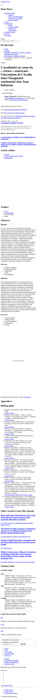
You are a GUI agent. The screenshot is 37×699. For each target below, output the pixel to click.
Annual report (12, 30)
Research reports (13, 20)
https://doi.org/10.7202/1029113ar (14, 113)
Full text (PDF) (9, 156)
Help (6, 650)
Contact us (8, 655)
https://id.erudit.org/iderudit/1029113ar (15, 109)
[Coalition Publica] (7, 685)
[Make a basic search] (19, 41)
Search (3, 39)
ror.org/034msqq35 (22, 100)
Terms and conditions (11, 693)
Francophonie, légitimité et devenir (15, 56)
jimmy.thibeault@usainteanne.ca (14, 98)
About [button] (7, 23)
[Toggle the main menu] (1, 5)
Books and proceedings (15, 18)
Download (27, 397)
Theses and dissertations (15, 16)
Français (7, 34)
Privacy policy (9, 690)
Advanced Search (10, 32)
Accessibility (8, 652)
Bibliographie (9, 158)
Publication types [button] (10, 13)
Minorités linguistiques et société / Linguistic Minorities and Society (18, 53)
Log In (7, 22)
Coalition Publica (13, 27)
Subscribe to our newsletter (10, 642)
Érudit (10, 25)
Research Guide (9, 654)
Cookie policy (9, 691)
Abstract (7, 154)
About (10, 23)
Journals (10, 15)
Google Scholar (9, 413)
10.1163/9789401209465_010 (14, 495)
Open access (12, 29)
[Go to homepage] (5, 1)
